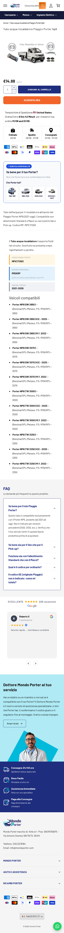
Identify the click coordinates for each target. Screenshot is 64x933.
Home (5, 23)
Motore (26, 15)
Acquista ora (32, 100)
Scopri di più (13, 723)
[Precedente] (28, 663)
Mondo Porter (35, 926)
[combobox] (34, 5)
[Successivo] (35, 663)
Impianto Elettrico (45, 15)
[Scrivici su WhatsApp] (57, 926)
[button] (5, 5)
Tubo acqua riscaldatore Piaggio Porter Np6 (27, 23)
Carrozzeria (10, 15)
